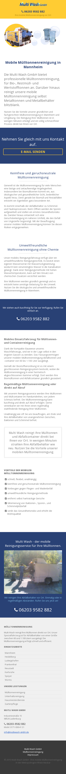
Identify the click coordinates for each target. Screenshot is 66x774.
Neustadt (9, 668)
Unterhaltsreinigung (14, 696)
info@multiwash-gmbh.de (16, 732)
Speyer (8, 676)
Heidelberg (10, 656)
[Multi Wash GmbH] (33, 3)
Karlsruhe (9, 672)
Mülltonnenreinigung (15, 692)
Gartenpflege (11, 703)
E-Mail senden (33, 152)
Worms (8, 679)
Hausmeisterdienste (15, 700)
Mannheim (10, 652)
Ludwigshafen (12, 660)
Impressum (33, 754)
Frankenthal (10, 664)
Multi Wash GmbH (33, 749)
